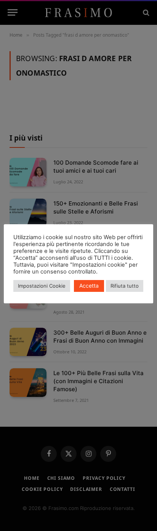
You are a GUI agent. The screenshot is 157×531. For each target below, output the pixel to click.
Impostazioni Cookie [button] (42, 286)
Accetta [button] (89, 285)
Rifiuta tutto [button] (125, 286)
